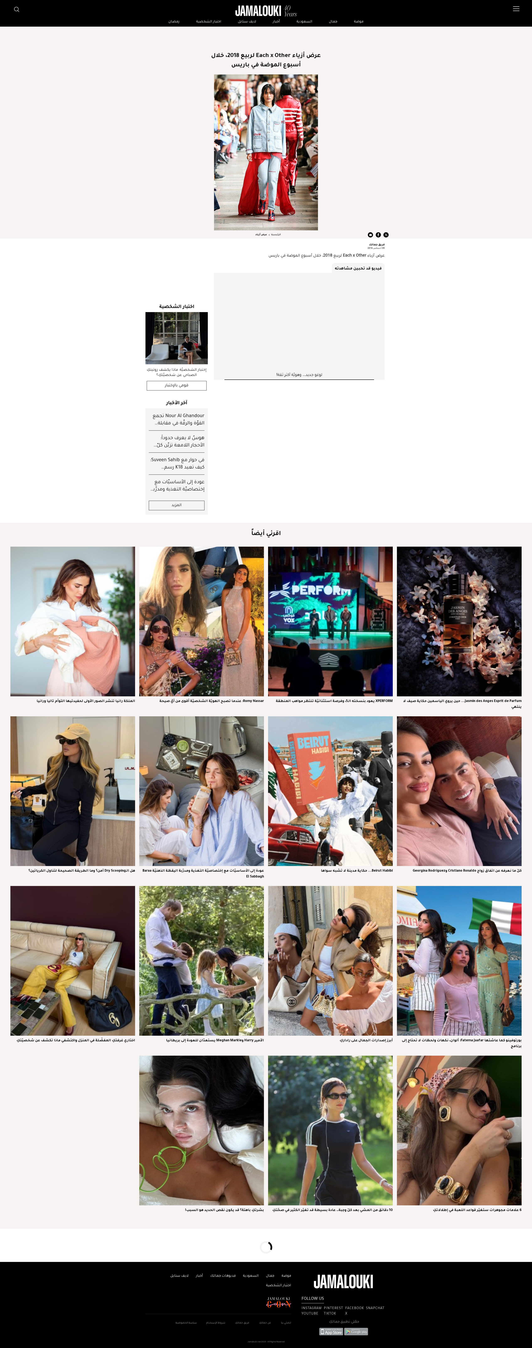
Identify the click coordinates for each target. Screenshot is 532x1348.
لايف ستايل (247, 22)
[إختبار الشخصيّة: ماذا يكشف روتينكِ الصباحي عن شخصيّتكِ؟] (176, 338)
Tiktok (330, 1314)
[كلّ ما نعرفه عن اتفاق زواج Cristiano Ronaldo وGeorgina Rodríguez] (459, 791)
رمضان (174, 22)
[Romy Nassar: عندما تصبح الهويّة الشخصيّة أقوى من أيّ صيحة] (201, 621)
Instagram (312, 1308)
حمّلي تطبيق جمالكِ (344, 1322)
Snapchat (375, 1308)
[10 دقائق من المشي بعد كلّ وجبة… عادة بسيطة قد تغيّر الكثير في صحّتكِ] (330, 1130)
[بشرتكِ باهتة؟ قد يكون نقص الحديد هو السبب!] (201, 1130)
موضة (358, 22)
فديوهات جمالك (223, 1276)
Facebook (354, 1308)
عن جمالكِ (265, 1323)
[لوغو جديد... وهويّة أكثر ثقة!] (299, 322)
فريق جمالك (377, 244)
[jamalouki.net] (266, 11)
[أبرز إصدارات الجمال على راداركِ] (330, 961)
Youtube (310, 1314)
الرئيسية (276, 235)
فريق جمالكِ (242, 1323)
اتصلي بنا (286, 1323)
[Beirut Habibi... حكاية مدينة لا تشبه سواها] (330, 791)
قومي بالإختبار (176, 386)
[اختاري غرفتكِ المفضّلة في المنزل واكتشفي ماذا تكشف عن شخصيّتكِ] (72, 961)
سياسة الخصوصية (186, 1323)
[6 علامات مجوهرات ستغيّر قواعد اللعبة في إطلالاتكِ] (459, 1130)
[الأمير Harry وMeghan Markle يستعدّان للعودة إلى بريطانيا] (201, 961)
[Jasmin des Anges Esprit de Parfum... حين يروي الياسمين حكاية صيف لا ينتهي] (459, 621)
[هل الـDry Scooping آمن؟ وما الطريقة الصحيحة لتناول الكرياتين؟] (72, 791)
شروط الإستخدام (215, 1323)
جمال (333, 22)
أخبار (276, 22)
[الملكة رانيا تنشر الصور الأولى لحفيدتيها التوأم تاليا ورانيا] (72, 621)
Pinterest (333, 1308)
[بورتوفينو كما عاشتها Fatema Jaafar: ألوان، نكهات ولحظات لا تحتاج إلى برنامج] (459, 961)
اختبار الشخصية (208, 22)
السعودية (304, 22)
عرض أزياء (261, 235)
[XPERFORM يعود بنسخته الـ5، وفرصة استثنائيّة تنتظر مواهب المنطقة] (330, 621)
